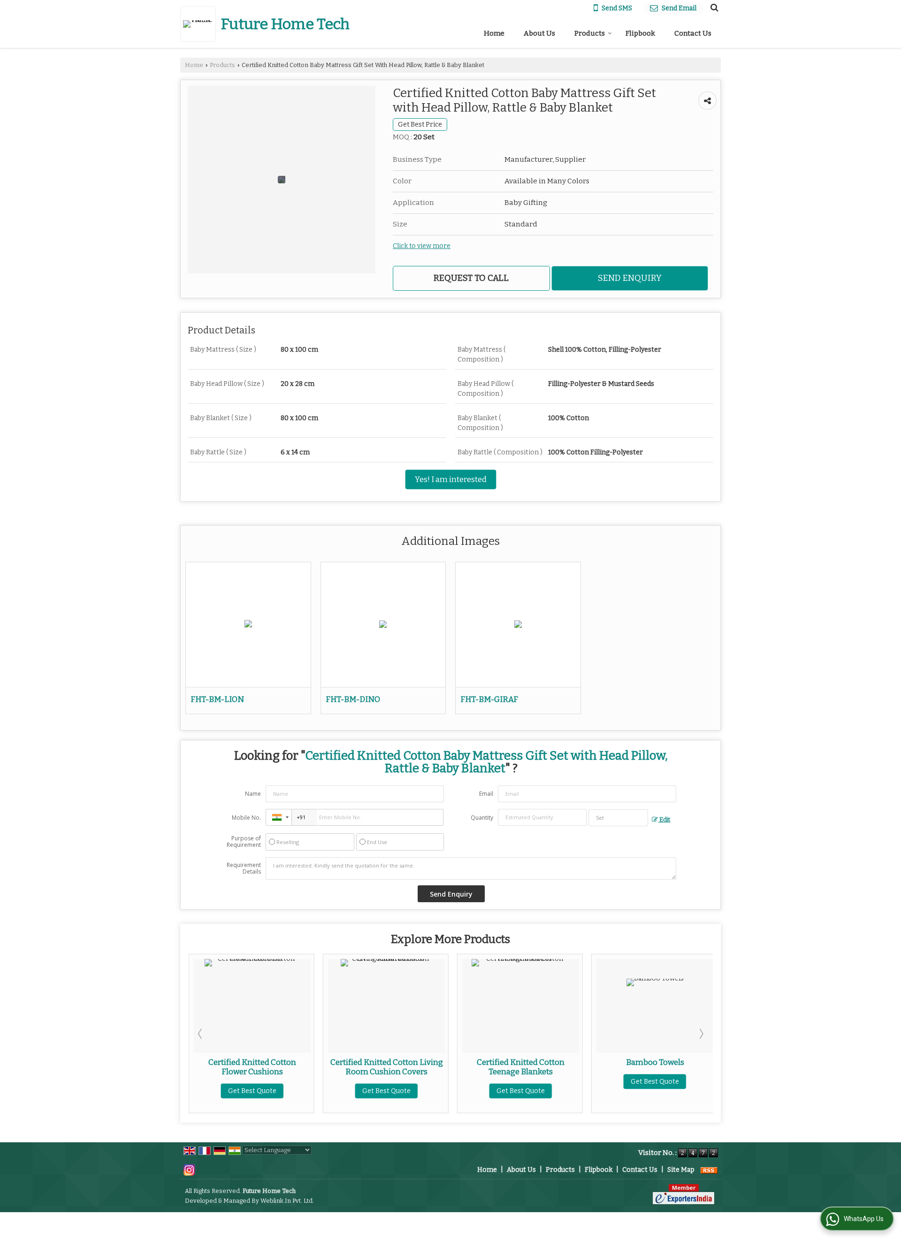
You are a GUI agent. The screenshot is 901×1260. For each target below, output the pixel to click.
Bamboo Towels (557, 1062)
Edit (664, 819)
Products (589, 33)
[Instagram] (189, 1170)
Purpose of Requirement (244, 841)
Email (486, 794)
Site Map (681, 1170)
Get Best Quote (289, 1091)
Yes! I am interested (451, 479)
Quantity (482, 818)
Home (494, 33)
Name (253, 794)
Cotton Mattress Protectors (691, 1062)
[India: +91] (279, 817)
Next (700, 1033)
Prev (200, 1033)
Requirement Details (244, 868)
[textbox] (618, 817)
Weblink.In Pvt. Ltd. (287, 1200)
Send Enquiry (630, 278)
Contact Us (692, 33)
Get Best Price (420, 124)
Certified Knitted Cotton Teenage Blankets (423, 1066)
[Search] (713, 7)
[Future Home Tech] (200, 24)
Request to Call (471, 278)
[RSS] (709, 1170)
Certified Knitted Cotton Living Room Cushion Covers (288, 1066)
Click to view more (421, 246)
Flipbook (640, 33)
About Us (539, 33)
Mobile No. (246, 818)
